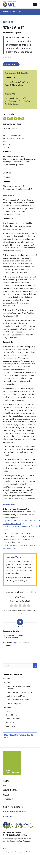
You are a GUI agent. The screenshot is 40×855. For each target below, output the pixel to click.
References (10, 722)
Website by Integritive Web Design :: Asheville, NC (16, 852)
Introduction (7, 678)
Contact (8, 799)
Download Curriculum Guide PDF (18, 736)
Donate (8, 816)
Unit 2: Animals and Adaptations (19, 692)
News (6, 795)
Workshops (10, 790)
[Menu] (34, 4)
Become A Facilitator (15, 811)
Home (6, 781)
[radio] (11, 606)
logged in (17, 642)
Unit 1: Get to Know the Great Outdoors (18, 687)
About (6, 785)
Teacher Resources (13, 719)
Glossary (9, 711)
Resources (7, 707)
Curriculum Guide (12, 674)
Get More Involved (10, 726)
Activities (7, 682)
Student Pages (11, 715)
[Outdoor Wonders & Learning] (16, 4)
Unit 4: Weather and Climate (18, 700)
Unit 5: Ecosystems (14, 703)
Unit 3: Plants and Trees (16, 696)
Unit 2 (8, 22)
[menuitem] (34, 4)
